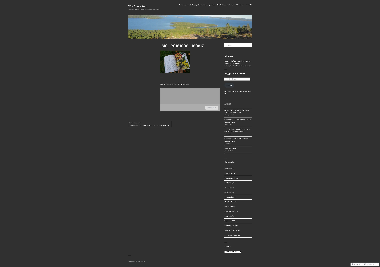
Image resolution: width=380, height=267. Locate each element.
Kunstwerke (228, 197)
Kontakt (249, 5)
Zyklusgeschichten (231, 235)
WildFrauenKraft (137, 6)
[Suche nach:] (238, 45)
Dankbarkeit (228, 173)
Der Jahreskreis (229, 178)
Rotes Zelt (228, 216)
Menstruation (229, 202)
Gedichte (227, 192)
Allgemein (228, 168)
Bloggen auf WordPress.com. (136, 261)
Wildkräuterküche (230, 230)
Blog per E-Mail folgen (235, 73)
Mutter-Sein (228, 207)
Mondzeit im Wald (231, 148)
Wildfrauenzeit (229, 226)
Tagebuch (227, 221)
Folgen (229, 85)
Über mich (240, 5)
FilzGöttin (228, 187)
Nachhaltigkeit (229, 211)
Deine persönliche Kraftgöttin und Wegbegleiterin (197, 5)
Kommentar (211, 108)
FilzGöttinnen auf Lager (225, 5)
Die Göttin (228, 183)
